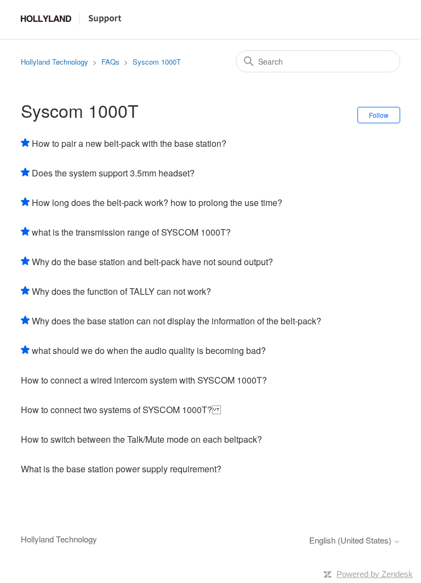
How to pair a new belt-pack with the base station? (129, 143)
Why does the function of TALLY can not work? (121, 291)
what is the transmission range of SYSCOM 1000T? (131, 232)
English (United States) (351, 540)
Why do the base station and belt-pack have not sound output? (152, 261)
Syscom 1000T (157, 61)
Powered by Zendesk (375, 574)
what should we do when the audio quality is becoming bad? (149, 350)
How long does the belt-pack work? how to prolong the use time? (157, 202)
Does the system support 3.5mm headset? (113, 173)
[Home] (71, 21)
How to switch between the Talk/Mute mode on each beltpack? (141, 439)
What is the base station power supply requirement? (121, 468)
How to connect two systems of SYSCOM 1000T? (121, 409)
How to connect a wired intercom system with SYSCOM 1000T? (144, 380)
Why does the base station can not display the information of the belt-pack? (176, 321)
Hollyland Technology (54, 61)
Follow (379, 114)
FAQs (110, 61)
